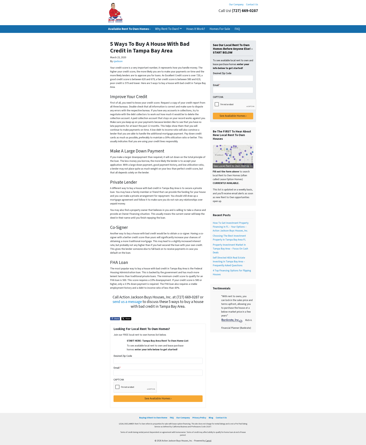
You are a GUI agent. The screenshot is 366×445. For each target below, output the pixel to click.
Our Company (236, 4)
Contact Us (252, 4)
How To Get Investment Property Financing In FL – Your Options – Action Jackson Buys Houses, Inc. (230, 226)
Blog (211, 417)
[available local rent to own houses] (233, 156)
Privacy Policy (199, 417)
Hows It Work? (195, 29)
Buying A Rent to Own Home (153, 417)
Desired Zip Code (123, 356)
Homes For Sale (220, 29)
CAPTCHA (119, 379)
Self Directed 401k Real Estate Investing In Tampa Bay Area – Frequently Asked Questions (229, 261)
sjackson (118, 61)
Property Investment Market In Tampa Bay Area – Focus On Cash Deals (230, 248)
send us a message (127, 302)
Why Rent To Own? (167, 29)
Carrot (208, 440)
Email (117, 368)
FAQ (237, 29)
